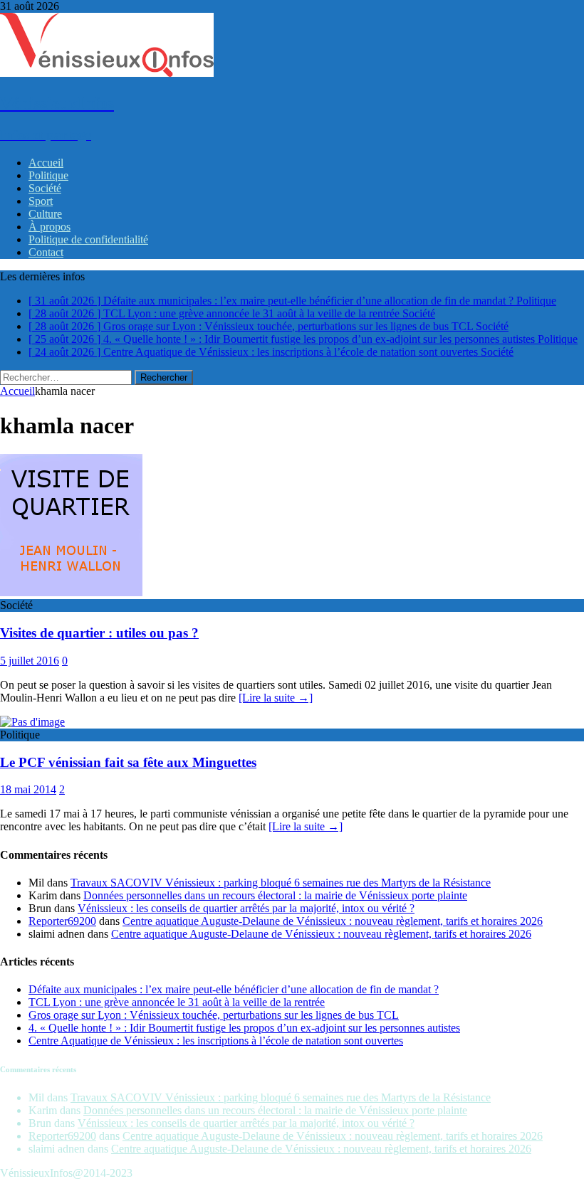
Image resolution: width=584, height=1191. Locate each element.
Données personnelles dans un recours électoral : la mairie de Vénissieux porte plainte (275, 895)
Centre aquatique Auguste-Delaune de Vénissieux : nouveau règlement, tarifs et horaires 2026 (332, 921)
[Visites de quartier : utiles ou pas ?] (71, 592)
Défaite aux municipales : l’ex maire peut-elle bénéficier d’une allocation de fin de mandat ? (233, 989)
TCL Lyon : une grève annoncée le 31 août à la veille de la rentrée (176, 1002)
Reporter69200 (62, 921)
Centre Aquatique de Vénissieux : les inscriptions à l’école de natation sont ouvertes (215, 1040)
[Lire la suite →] (276, 698)
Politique (48, 175)
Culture (45, 214)
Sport (40, 201)
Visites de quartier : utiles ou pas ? (99, 632)
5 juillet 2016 (29, 661)
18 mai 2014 (28, 789)
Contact (45, 252)
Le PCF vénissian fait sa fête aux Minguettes (128, 762)
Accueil (45, 163)
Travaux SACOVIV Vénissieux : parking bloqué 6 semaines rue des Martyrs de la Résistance (281, 883)
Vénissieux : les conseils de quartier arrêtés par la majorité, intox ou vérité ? (246, 908)
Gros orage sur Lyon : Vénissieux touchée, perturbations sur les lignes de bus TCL (213, 1015)
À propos (49, 227)
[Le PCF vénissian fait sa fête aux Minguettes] (32, 722)
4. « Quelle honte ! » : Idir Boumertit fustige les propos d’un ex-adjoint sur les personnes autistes (244, 1028)
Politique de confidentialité (88, 239)
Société (44, 188)
